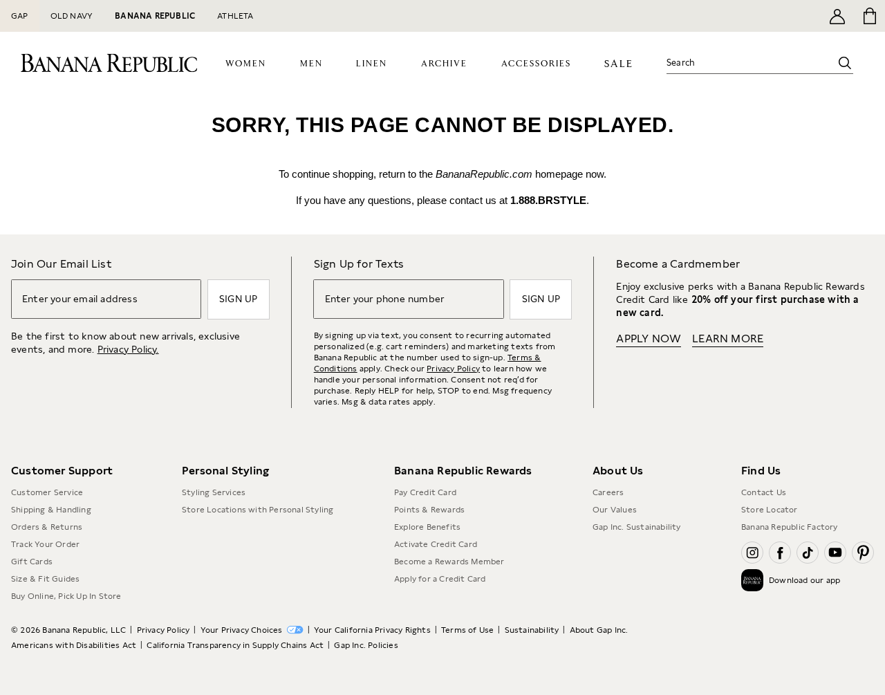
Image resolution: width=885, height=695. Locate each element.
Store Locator (769, 510)
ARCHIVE (444, 63)
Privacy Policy (453, 368)
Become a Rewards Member (449, 561)
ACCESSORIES (536, 63)
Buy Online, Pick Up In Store (66, 596)
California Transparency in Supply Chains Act (235, 645)
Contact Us (763, 492)
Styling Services (213, 492)
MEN (311, 63)
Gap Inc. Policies (366, 645)
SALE (618, 64)
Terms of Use (467, 630)
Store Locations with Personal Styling (257, 510)
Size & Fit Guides (45, 579)
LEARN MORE (727, 338)
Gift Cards (32, 561)
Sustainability (532, 630)
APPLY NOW (648, 338)
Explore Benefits (427, 527)
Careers (608, 492)
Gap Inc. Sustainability (637, 527)
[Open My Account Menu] (837, 16)
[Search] (845, 63)
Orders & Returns (46, 527)
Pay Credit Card (425, 492)
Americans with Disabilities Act (73, 645)
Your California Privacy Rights (372, 630)
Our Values (615, 510)
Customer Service (47, 492)
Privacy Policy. (128, 349)
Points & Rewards (429, 510)
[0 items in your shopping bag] (869, 16)
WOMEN (245, 63)
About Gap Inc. (599, 630)
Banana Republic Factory (789, 527)
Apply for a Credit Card (440, 579)
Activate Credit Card (435, 544)
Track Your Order (45, 544)
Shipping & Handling (51, 510)
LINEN (371, 63)
